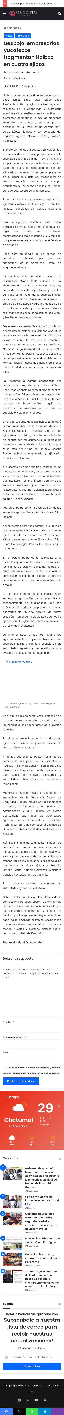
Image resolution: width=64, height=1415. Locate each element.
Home (32, 1391)
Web (5, 1052)
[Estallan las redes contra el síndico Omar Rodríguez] (12, 1243)
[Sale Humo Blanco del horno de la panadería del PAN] (12, 1201)
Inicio (9, 27)
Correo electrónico (14, 1037)
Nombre (8, 1022)
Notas (17, 27)
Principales (23, 35)
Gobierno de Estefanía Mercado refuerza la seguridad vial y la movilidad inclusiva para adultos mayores (41, 1221)
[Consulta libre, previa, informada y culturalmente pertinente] (12, 1259)
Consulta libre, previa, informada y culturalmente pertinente (42, 1258)
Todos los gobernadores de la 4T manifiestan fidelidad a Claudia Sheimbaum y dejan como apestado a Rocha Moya (42, 1279)
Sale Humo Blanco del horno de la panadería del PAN (42, 1200)
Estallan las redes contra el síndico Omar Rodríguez (42, 1240)
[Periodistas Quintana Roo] (23, 13)
